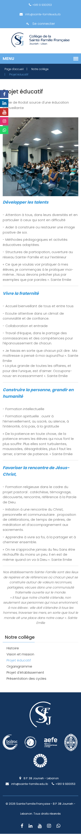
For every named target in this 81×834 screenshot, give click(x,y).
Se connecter (43, 23)
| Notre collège (38, 69)
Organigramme (19, 666)
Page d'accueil (14, 69)
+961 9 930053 (42, 5)
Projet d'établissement (25, 672)
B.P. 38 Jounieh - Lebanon (40, 778)
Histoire (13, 648)
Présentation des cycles (26, 678)
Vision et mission (20, 654)
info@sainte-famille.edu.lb (42, 14)
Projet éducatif (19, 660)
